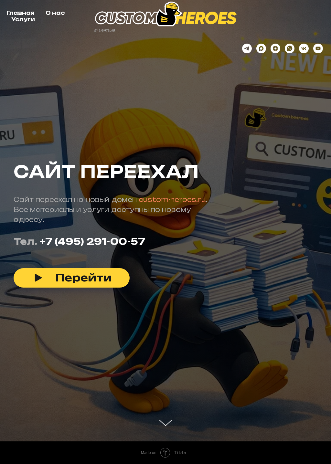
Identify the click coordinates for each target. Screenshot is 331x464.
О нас (55, 13)
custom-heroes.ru (172, 211)
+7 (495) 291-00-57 (92, 252)
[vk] (304, 48)
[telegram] (247, 48)
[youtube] (318, 48)
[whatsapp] (289, 48)
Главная (20, 13)
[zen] (275, 48)
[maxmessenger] (261, 48)
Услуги (23, 19)
